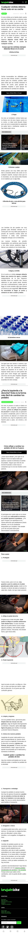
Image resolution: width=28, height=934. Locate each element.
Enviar (19, 922)
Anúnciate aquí (14, 55)
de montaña (22, 870)
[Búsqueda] (23, 2)
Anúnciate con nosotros (6, 901)
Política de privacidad (6, 913)
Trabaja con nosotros (6, 904)
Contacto (3, 903)
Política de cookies (5, 911)
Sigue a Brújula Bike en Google (14, 93)
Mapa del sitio (4, 900)
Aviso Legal (4, 910)
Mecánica (4, 13)
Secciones (3, 899)
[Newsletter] (25, 2)
